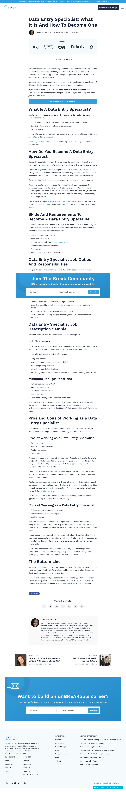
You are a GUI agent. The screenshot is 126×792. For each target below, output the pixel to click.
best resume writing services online (60, 201)
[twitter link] (12, 783)
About (7, 761)
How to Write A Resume (89, 765)
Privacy (7, 771)
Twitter (26, 761)
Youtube (26, 771)
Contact (8, 768)
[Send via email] (76, 606)
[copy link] (82, 606)
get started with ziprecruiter (61, 101)
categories (9, 764)
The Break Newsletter (31, 775)
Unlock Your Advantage (108, 8)
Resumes (58, 740)
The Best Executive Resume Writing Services (97, 750)
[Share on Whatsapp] (63, 606)
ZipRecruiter (62, 191)
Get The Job (34, 593)
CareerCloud (103, 783)
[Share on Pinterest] (57, 606)
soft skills (39, 172)
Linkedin (26, 768)
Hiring (57, 757)
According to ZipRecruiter (40, 141)
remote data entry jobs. (50, 491)
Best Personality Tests (88, 761)
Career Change (60, 747)
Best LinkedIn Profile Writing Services (94, 754)
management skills (60, 242)
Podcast (58, 761)
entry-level (46, 165)
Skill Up (57, 750)
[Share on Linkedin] (69, 606)
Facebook (27, 764)
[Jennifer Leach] (31, 32)
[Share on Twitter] (50, 606)
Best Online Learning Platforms (92, 757)
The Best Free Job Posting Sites (92, 743)
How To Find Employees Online (91, 747)
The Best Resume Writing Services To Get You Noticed (100, 740)
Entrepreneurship (61, 754)
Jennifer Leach (42, 32)
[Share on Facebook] (44, 606)
